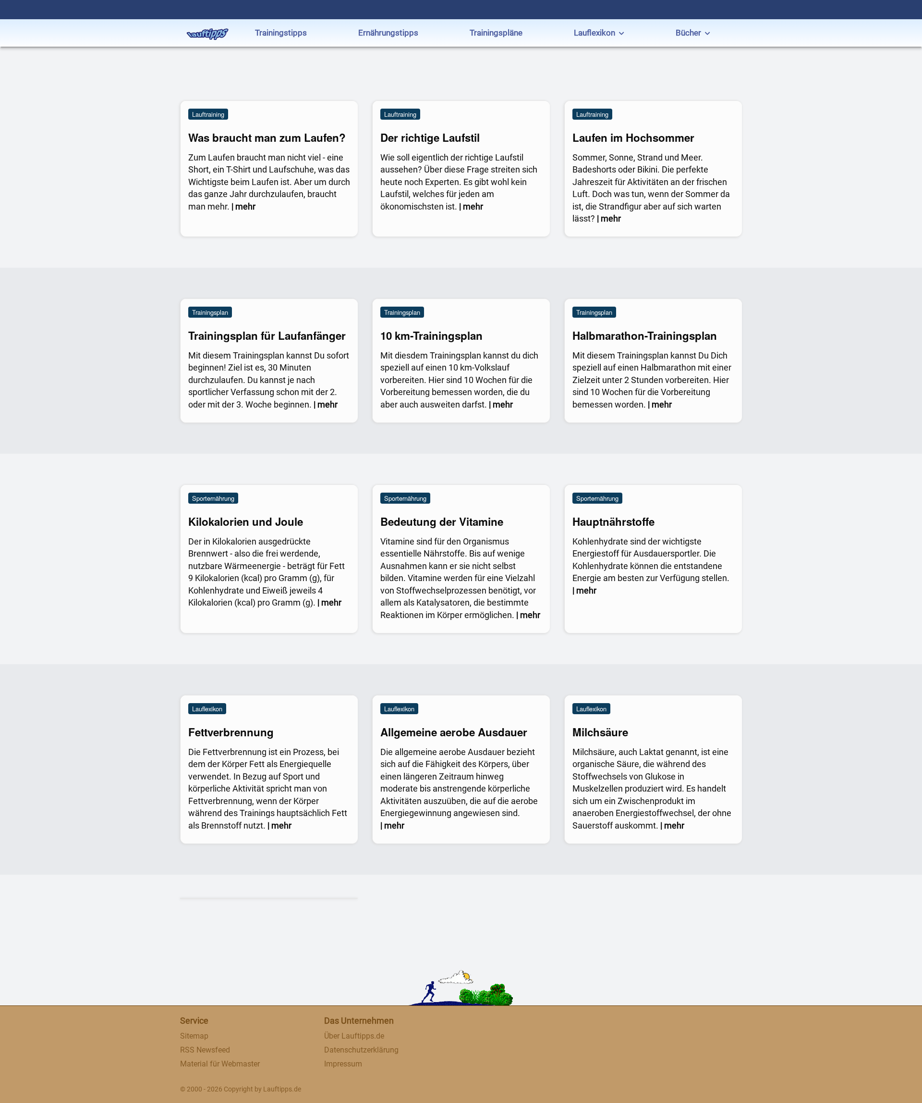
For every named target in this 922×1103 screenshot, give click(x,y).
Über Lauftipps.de (354, 1036)
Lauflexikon (594, 32)
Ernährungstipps (388, 32)
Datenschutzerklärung (361, 1049)
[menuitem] (281, 34)
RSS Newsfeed (205, 1049)
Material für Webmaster (220, 1063)
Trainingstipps (281, 32)
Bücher (688, 32)
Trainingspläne (496, 32)
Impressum (343, 1063)
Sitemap (194, 1036)
